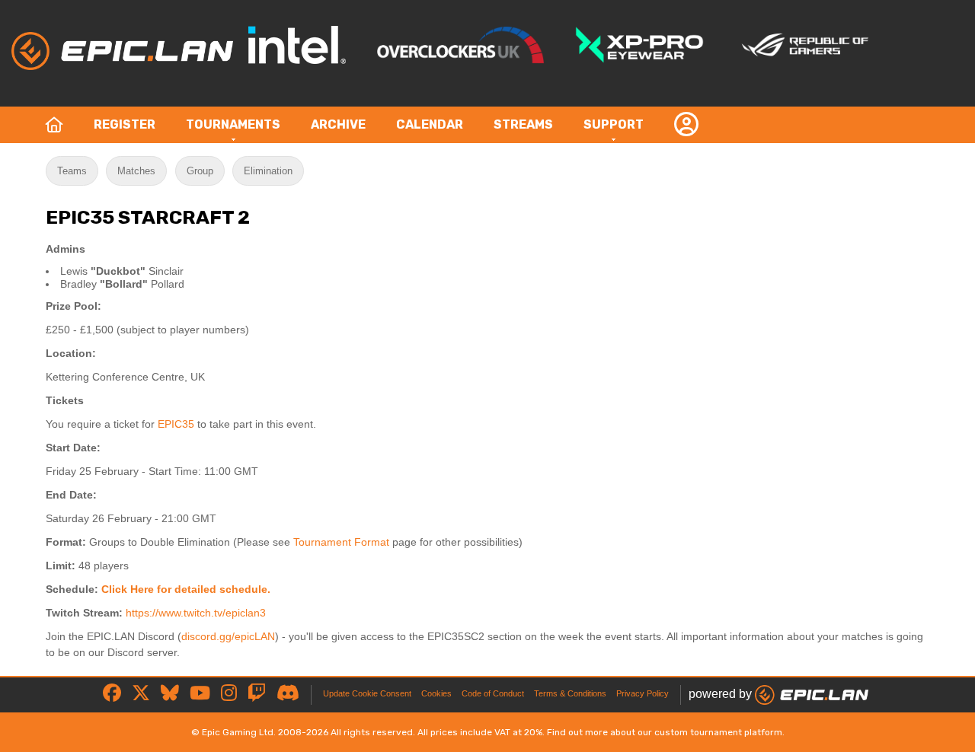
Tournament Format (341, 542)
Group (200, 171)
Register (124, 124)
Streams (523, 124)
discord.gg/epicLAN (228, 636)
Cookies (436, 693)
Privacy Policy (642, 693)
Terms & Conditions (570, 693)
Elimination (268, 171)
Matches (136, 171)
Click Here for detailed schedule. (185, 589)
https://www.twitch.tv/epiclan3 (196, 613)
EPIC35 (176, 424)
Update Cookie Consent (367, 693)
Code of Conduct (493, 693)
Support (613, 124)
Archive (338, 124)
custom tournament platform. (719, 732)
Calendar (429, 124)
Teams (72, 171)
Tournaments (233, 124)
